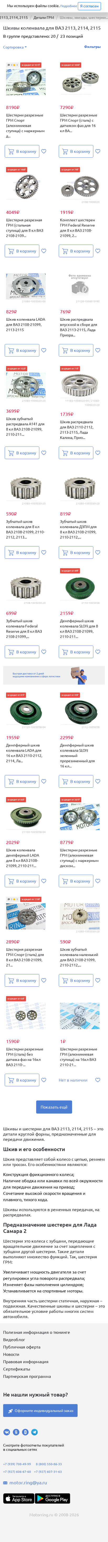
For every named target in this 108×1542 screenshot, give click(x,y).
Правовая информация (25, 1361)
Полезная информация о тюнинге (36, 1332)
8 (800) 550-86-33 (49, 1464)
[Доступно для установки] (52, 1498)
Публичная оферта (21, 1347)
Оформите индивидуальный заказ (44, 1411)
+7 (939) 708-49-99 (17, 1464)
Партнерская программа (27, 1376)
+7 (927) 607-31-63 (48, 1471)
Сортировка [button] (13, 47)
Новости (11, 1354)
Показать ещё (54, 1107)
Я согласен (89, 6)
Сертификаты (16, 1369)
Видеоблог (14, 1339)
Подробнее (68, 6)
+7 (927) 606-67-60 (17, 1471)
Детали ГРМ (44, 17)
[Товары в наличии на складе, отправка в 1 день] (54, 675)
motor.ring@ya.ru (28, 1482)
